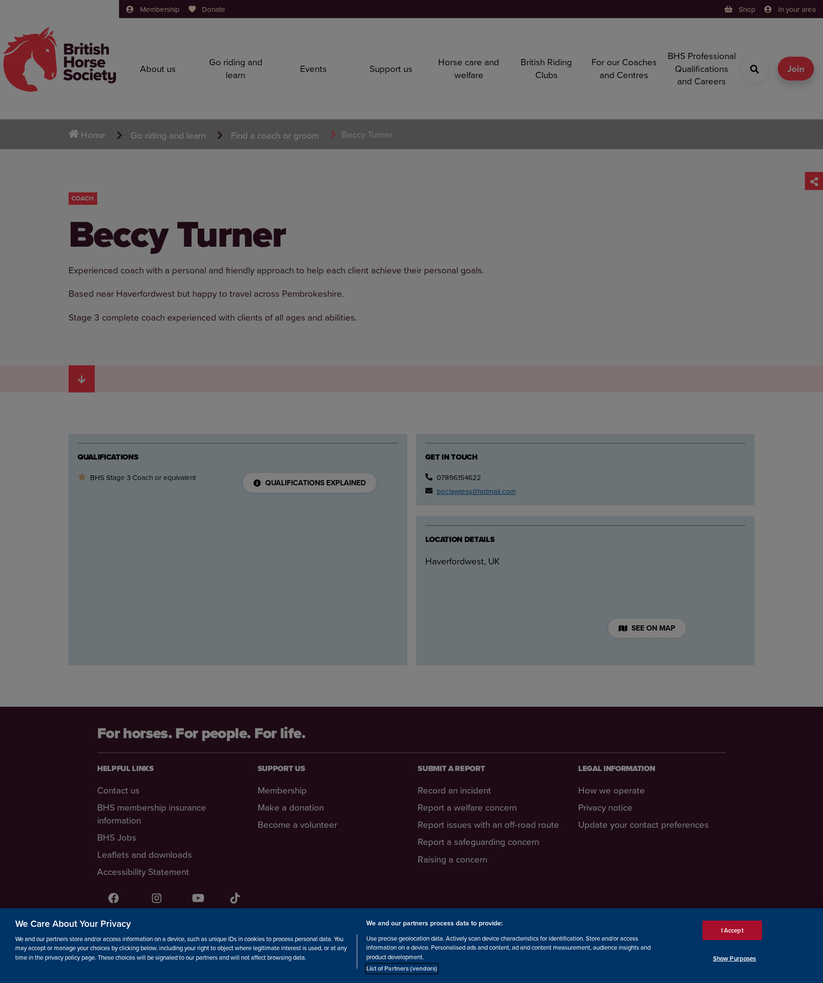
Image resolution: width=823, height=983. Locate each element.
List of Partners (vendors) (401, 968)
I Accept (732, 929)
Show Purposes (734, 958)
